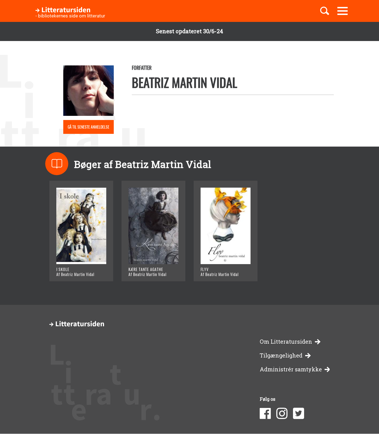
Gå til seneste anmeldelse (88, 127)
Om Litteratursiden (286, 341)
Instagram (281, 413)
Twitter (298, 413)
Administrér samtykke (291, 369)
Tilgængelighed (281, 355)
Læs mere (74, 270)
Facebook (265, 413)
